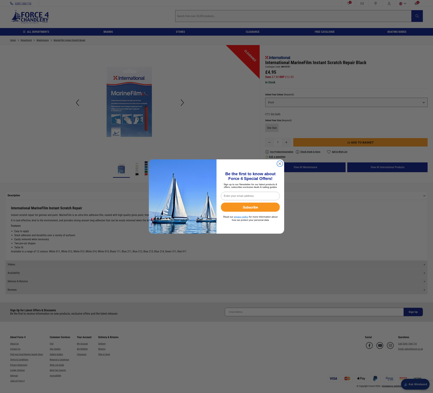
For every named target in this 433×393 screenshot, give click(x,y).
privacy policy (241, 216)
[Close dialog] (280, 164)
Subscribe (250, 207)
